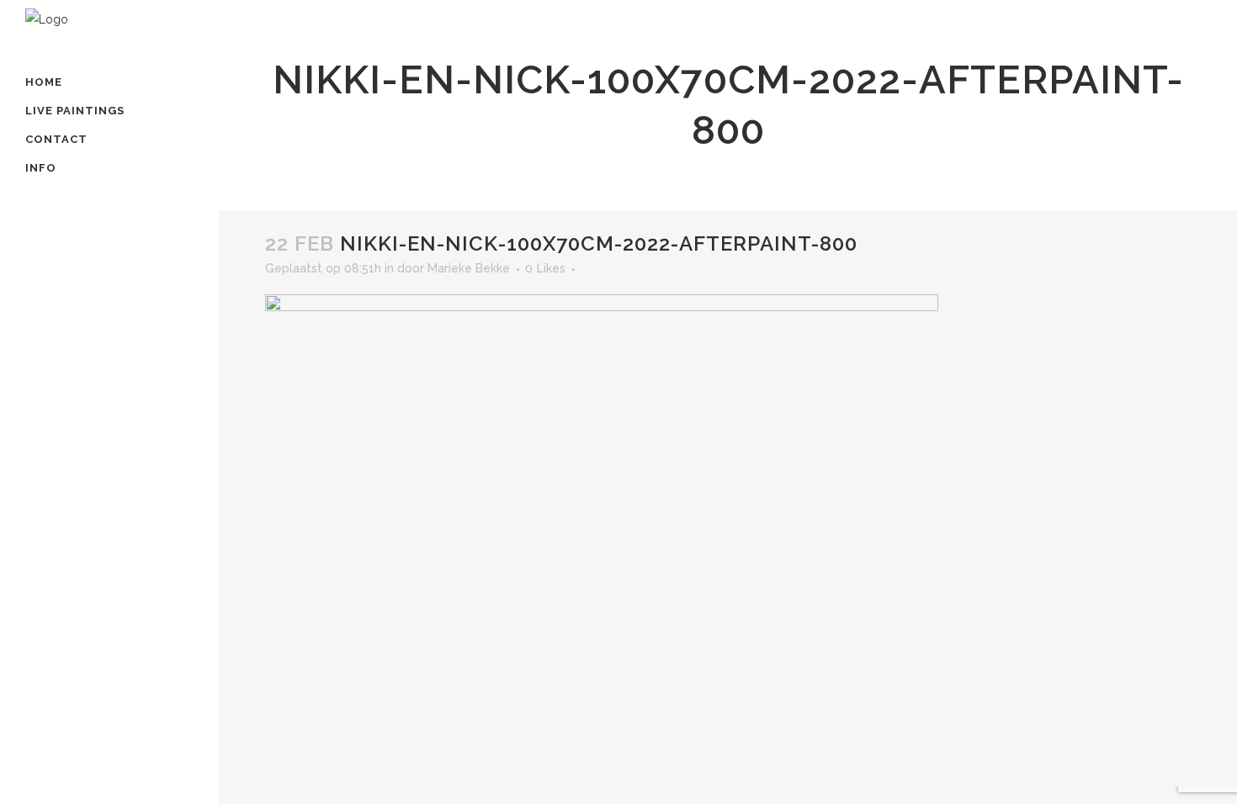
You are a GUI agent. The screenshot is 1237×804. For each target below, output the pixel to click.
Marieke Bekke (468, 268)
